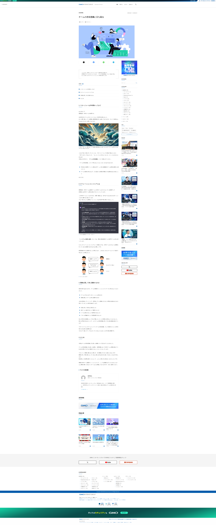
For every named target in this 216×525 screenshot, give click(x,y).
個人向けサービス (126, 522)
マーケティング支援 (106, 522)
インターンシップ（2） (120, 479)
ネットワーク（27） (95, 483)
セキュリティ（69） (127, 102)
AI (127, 128)
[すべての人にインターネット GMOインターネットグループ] (208, 1)
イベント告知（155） (108, 481)
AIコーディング (133, 132)
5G (123, 128)
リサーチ (111, 522)
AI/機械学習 (134, 130)
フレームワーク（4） (127, 91)
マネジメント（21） (127, 112)
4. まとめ (82, 98)
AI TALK (131, 128)
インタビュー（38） (119, 486)
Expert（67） (126, 97)
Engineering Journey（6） (128, 95)
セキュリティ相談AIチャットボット (114, 498)
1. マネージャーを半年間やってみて (87, 89)
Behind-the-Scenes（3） (120, 481)
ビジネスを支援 (96, 522)
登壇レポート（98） (127, 114)
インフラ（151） (127, 98)
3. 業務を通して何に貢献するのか (87, 95)
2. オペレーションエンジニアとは (87, 92)
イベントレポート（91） (108, 479)
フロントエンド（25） (128, 105)
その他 (130, 522)
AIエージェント (125, 132)
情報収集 (114, 522)
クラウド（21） (126, 100)
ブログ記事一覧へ (83, 389)
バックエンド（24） (127, 107)
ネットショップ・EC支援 (90, 522)
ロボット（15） (126, 93)
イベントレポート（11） (132, 479)
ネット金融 (118, 522)
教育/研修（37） (119, 483)
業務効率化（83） (95, 486)
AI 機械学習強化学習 (126, 130)
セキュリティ (101, 522)
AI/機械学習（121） (127, 109)
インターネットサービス (82, 522)
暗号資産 (122, 522)
